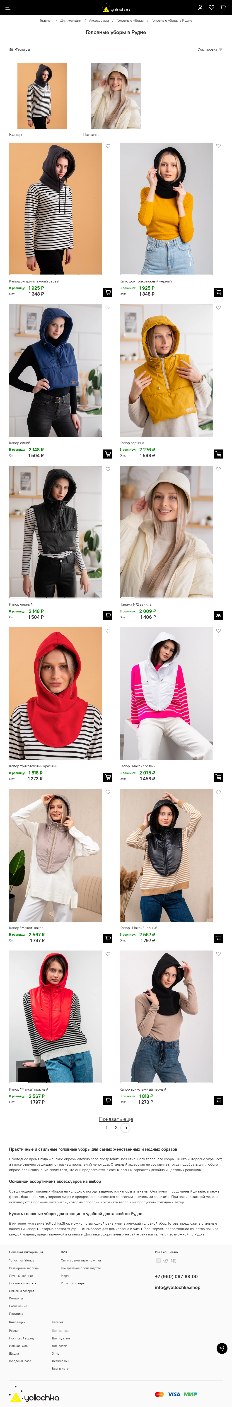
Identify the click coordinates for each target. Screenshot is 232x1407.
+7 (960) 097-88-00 (176, 1276)
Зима (55, 1353)
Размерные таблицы (24, 1268)
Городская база (20, 1361)
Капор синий (19, 442)
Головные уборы (130, 20)
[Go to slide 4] (90, 272)
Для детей (59, 1346)
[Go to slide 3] (67, 272)
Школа (14, 1353)
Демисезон (60, 1361)
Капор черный (21, 604)
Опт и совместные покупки (81, 1260)
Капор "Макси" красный (28, 1089)
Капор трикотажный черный (143, 1089)
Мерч (65, 1276)
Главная (46, 20)
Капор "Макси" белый (137, 766)
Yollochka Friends (21, 1260)
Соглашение (18, 1306)
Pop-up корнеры (73, 1283)
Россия (14, 1331)
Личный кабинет (21, 1276)
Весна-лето (60, 1369)
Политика (16, 1314)
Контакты (16, 1298)
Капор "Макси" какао (26, 927)
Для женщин (70, 20)
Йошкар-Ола (18, 1346)
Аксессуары (99, 20)
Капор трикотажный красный (33, 766)
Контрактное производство (81, 1268)
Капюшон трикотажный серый (34, 281)
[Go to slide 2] (44, 272)
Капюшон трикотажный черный (146, 281)
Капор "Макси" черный (138, 927)
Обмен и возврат (21, 1291)
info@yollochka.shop (178, 1287)
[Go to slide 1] (21, 272)
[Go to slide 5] (203, 272)
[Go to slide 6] (204, 596)
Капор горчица (132, 442)
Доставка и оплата (22, 1283)
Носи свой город (21, 1338)
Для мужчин (61, 1338)
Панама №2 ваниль (135, 604)
